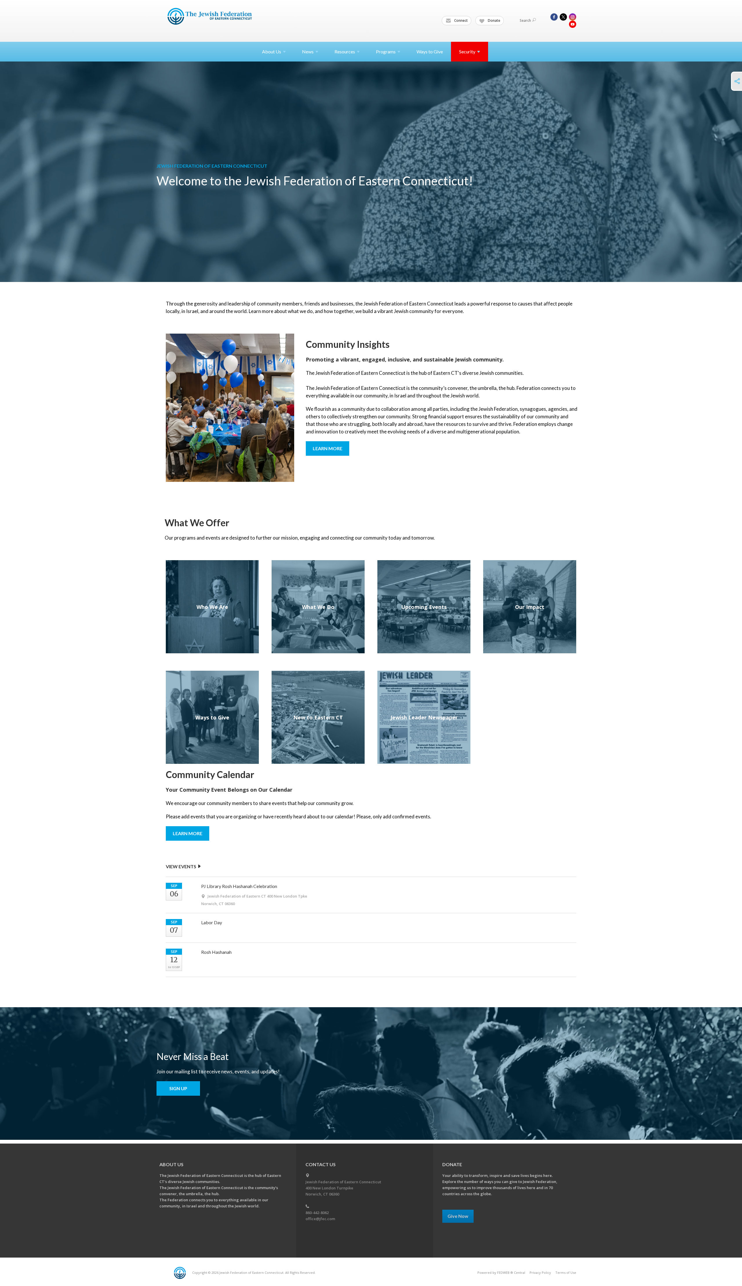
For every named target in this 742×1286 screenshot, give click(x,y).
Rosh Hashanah (216, 952)
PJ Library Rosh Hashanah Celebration (239, 886)
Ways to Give (430, 51)
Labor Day (211, 922)
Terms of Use (565, 1272)
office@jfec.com (320, 1218)
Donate (493, 20)
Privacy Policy (540, 1272)
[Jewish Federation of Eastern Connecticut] (210, 16)
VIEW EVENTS (181, 866)
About (271, 51)
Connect (460, 20)
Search (525, 20)
